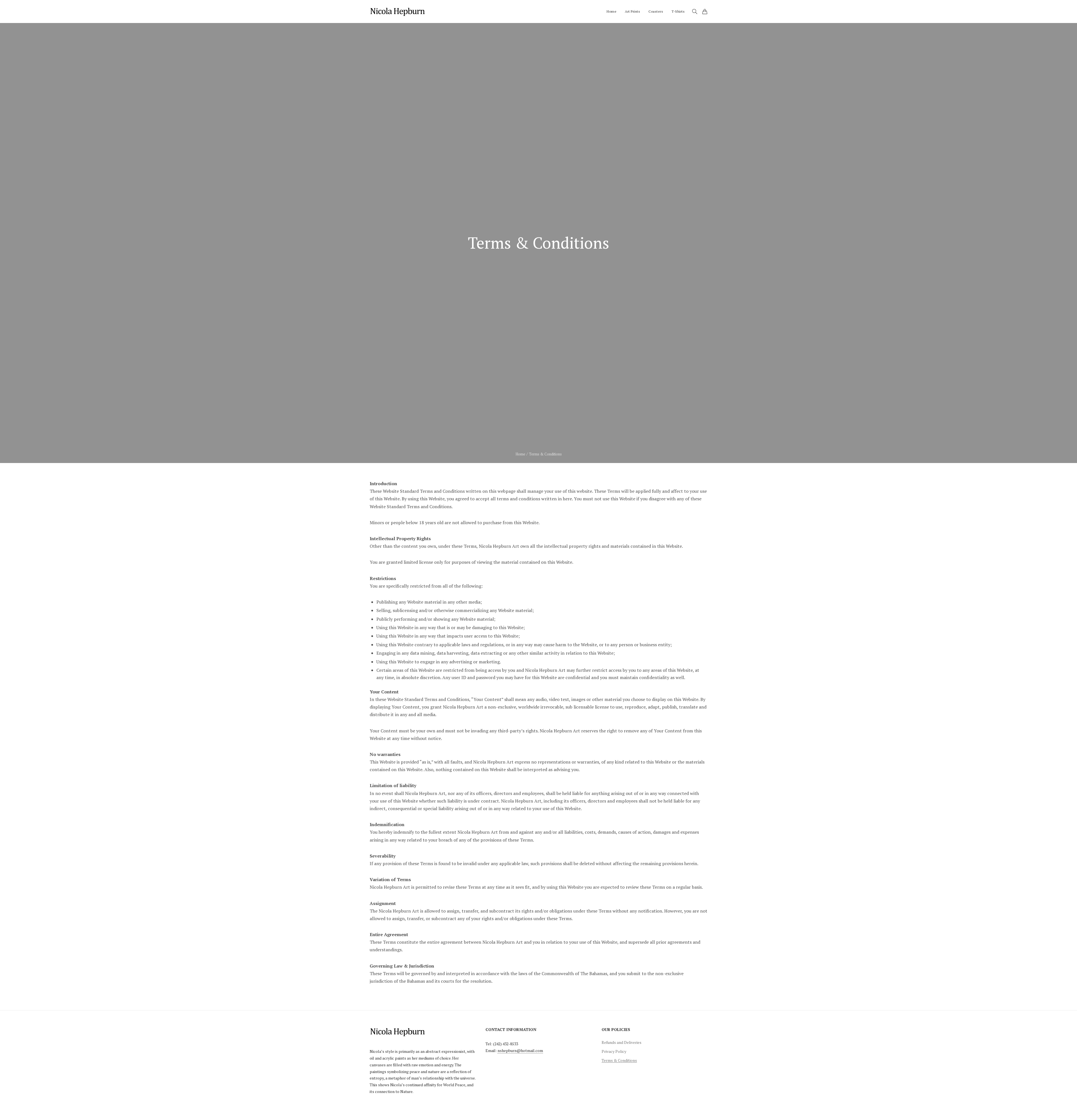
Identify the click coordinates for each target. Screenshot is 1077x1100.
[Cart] (704, 11)
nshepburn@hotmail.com (520, 1050)
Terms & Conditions (619, 1060)
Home (520, 454)
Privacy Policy (614, 1051)
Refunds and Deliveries (621, 1042)
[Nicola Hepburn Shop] (398, 11)
